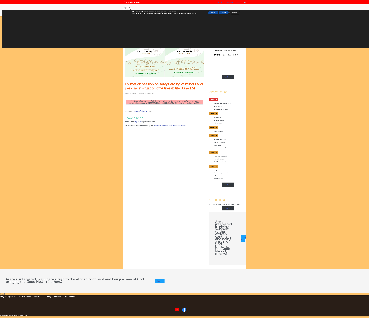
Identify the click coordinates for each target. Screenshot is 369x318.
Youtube (239, 2)
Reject (224, 13)
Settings (234, 13)
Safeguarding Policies (8, 297)
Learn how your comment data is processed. (169, 126)
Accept (213, 13)
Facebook (229, 2)
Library (48, 297)
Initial (21, 297)
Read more (228, 77)
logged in (137, 122)
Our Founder (70, 297)
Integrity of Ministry (140, 111)
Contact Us (58, 297)
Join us (243, 238)
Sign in (219, 2)
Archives (37, 297)
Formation (27, 297)
